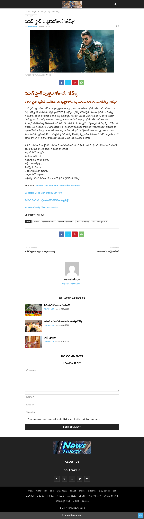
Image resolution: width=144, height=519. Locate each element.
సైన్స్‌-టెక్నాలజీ (104, 491)
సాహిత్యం (50, 496)
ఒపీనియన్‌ (30, 496)
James (36, 222)
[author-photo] (72, 275)
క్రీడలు (52, 491)
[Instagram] (64, 478)
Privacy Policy (94, 496)
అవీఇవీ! (82, 496)
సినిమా (34, 16)
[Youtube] (87, 478)
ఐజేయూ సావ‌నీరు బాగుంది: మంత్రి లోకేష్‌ (63, 321)
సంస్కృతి (60, 496)
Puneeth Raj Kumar (100, 222)
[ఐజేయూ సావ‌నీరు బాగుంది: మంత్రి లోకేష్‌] (33, 326)
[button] (29, 4)
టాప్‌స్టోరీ (76, 501)
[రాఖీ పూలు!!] (33, 342)
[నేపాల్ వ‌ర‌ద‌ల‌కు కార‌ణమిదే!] (33, 310)
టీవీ (45, 491)
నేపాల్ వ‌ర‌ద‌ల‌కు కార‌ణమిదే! (57, 305)
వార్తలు (34, 11)
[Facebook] (61, 82)
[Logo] (72, 453)
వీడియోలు (92, 491)
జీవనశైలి (73, 491)
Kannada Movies (48, 222)
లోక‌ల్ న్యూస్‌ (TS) (63, 501)
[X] (68, 82)
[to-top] (140, 514)
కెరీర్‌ (114, 491)
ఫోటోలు (82, 491)
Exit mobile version (72, 515)
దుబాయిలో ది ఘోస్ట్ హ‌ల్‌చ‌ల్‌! (108, 251)
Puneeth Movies (83, 222)
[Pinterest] (75, 82)
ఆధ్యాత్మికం (71, 496)
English (85, 501)
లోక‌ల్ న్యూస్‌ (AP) (111, 496)
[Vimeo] (79, 478)
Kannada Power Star (65, 222)
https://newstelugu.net (72, 284)
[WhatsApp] (81, 82)
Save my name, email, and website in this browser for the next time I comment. (64, 419)
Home (27, 11)
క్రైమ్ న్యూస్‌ (62, 491)
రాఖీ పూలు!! (50, 337)
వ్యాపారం (40, 496)
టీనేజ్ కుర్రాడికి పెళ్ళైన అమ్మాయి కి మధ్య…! (41, 251)
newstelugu (32, 26)
